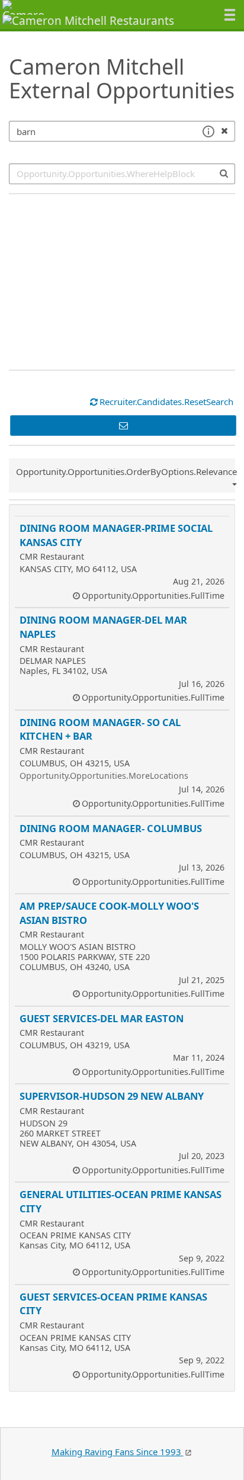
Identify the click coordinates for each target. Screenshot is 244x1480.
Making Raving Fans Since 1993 (118, 1451)
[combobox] (122, 173)
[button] (208, 131)
